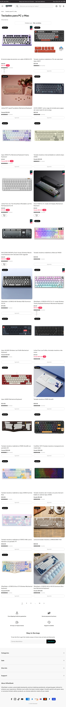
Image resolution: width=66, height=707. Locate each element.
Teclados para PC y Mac (11, 11)
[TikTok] (18, 699)
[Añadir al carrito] (4, 264)
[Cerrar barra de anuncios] (64, 1)
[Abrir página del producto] (16, 186)
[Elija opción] (4, 215)
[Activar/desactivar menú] (2, 6)
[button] (34, 6)
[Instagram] (15, 699)
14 (39, 603)
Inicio (2, 11)
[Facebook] (11, 699)
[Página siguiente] (44, 603)
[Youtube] (22, 699)
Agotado (4, 71)
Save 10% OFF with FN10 (50, 1)
